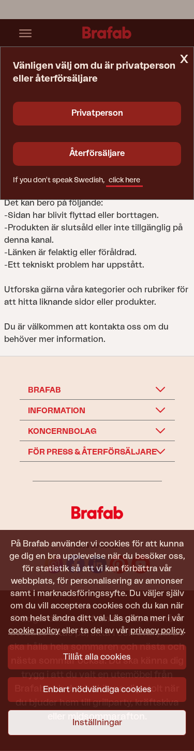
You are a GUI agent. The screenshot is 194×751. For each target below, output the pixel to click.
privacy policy (157, 631)
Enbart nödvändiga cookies (97, 689)
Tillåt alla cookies (97, 657)
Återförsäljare (97, 153)
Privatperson (97, 113)
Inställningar (97, 722)
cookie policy (33, 631)
